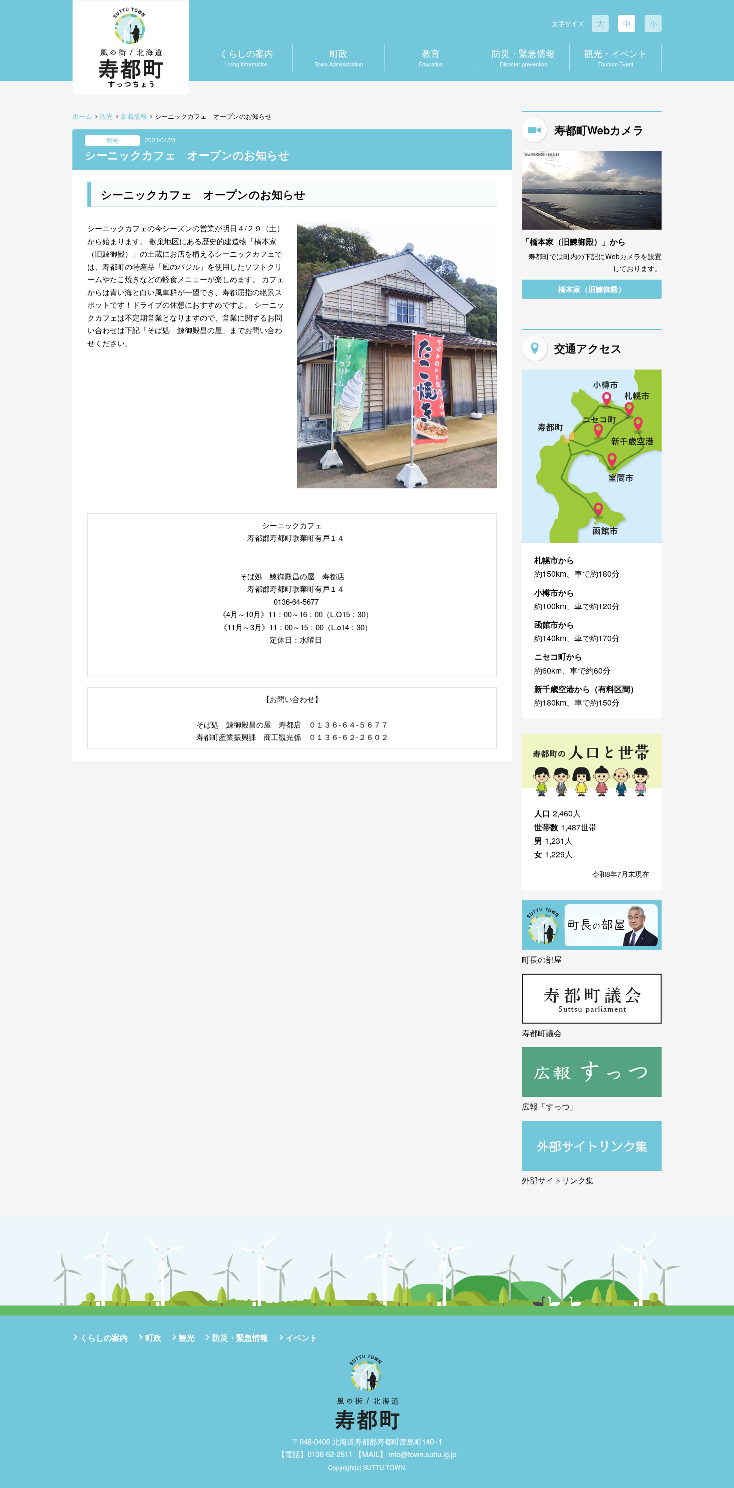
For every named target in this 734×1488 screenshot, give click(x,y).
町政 (339, 57)
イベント (302, 1337)
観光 (106, 116)
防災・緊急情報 (523, 57)
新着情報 (134, 116)
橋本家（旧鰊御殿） (592, 289)
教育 (431, 57)
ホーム (82, 116)
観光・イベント (615, 57)
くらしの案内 (246, 57)
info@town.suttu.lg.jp (422, 1454)
